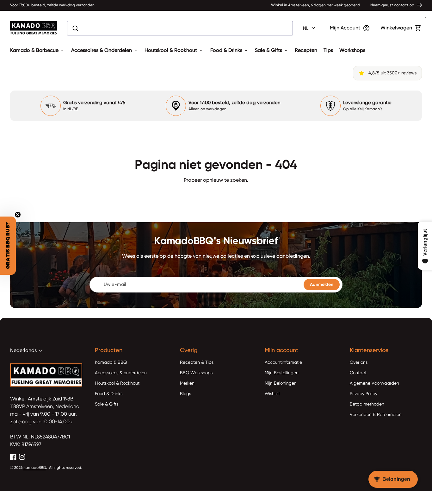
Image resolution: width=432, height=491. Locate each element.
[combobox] (180, 28)
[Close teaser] (18, 214)
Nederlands (27, 351)
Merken (187, 383)
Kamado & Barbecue (37, 50)
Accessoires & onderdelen (121, 373)
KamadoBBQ (34, 468)
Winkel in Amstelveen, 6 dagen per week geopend (315, 5)
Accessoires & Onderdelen (104, 50)
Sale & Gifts (271, 50)
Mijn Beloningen (281, 383)
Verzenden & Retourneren (376, 414)
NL (310, 28)
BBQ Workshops (196, 373)
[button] (8, 246)
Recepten (306, 50)
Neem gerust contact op (392, 5)
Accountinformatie (283, 362)
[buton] (310, 28)
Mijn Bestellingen (282, 373)
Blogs (185, 394)
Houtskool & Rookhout (174, 50)
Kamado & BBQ (111, 362)
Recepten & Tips (196, 362)
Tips (328, 50)
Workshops (352, 50)
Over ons (358, 362)
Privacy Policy (363, 394)
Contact (358, 373)
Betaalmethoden (367, 404)
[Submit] (74, 28)
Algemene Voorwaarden (374, 383)
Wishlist (272, 394)
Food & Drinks (229, 50)
